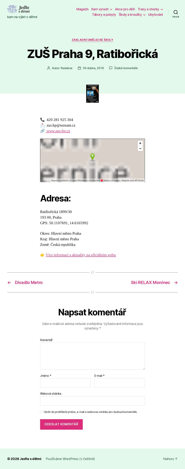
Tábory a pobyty (104, 14)
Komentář (46, 340)
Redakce (66, 68)
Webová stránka (50, 393)
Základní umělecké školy (92, 40)
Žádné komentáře (126, 68)
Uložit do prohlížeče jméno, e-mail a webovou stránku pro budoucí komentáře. (90, 412)
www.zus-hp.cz (58, 131)
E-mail (99, 375)
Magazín (82, 9)
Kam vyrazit (100, 9)
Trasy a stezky (148, 9)
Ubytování (155, 14)
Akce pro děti (125, 9)
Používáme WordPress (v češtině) (70, 459)
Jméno (45, 375)
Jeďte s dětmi (30, 459)
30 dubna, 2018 (93, 68)
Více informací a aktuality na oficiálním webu (81, 255)
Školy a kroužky (130, 14)
